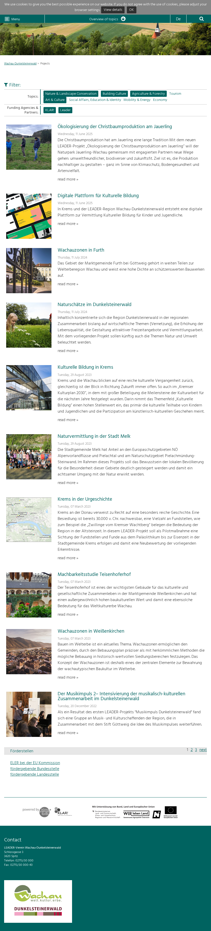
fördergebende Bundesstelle (34, 769)
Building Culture (114, 94)
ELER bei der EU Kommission (35, 763)
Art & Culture (55, 100)
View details (113, 10)
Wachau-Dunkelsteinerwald (20, 63)
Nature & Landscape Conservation (70, 94)
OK (131, 10)
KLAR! (49, 110)
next (203, 750)
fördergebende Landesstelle (34, 774)
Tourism (175, 94)
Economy (160, 100)
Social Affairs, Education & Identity (95, 100)
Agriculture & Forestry (148, 94)
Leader (65, 110)
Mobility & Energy (137, 100)
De (178, 19)
